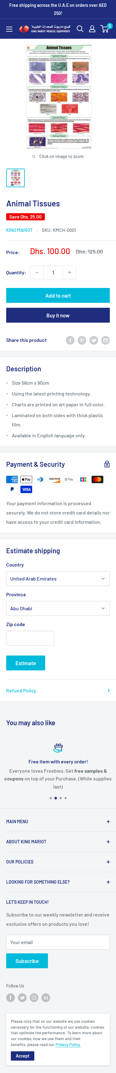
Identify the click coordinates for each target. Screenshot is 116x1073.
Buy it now (58, 315)
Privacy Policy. (68, 1044)
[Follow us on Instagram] (34, 997)
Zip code (15, 624)
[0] (105, 29)
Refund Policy (21, 690)
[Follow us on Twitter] (22, 997)
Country (15, 564)
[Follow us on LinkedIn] (45, 997)
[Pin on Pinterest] (82, 340)
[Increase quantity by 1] (69, 272)
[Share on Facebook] (70, 340)
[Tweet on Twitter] (93, 340)
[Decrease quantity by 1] (36, 272)
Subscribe (27, 961)
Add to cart (58, 295)
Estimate (25, 663)
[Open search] (80, 28)
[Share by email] (105, 340)
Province (16, 594)
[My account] (92, 28)
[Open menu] (9, 29)
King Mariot (19, 230)
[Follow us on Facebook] (10, 997)
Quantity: (16, 272)
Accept (22, 1055)
